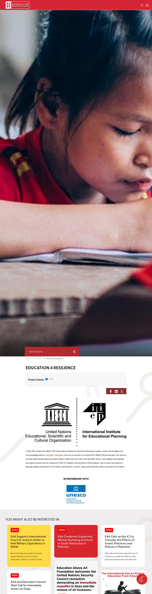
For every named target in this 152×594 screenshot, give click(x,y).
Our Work (38, 358)
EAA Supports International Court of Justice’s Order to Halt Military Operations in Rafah (28, 541)
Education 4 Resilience (54, 358)
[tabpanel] (76, 494)
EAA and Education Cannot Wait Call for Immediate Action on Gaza (28, 585)
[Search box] (142, 5)
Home (28, 358)
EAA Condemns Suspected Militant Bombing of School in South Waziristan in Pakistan (75, 541)
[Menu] (145, 5)
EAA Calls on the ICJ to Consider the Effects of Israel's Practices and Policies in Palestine (119, 541)
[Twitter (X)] (122, 391)
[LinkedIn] (116, 391)
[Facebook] (111, 391)
